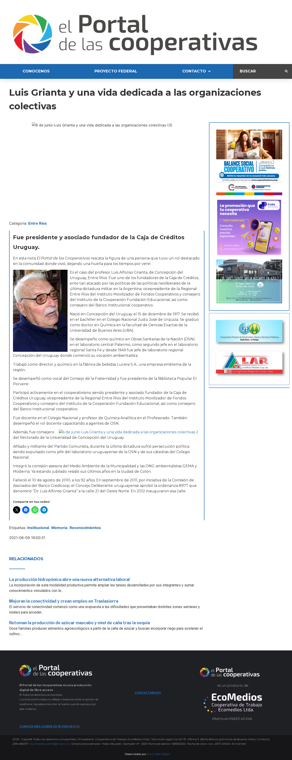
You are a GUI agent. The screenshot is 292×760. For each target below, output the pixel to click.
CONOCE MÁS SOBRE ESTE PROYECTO (49, 726)
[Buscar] (259, 71)
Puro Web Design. (159, 754)
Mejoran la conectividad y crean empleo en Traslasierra (63, 601)
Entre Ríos (37, 223)
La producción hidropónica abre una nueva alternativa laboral (69, 579)
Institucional (38, 527)
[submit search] (286, 71)
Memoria (59, 527)
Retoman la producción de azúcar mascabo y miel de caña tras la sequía (79, 622)
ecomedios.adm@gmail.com (50, 743)
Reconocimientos (85, 527)
